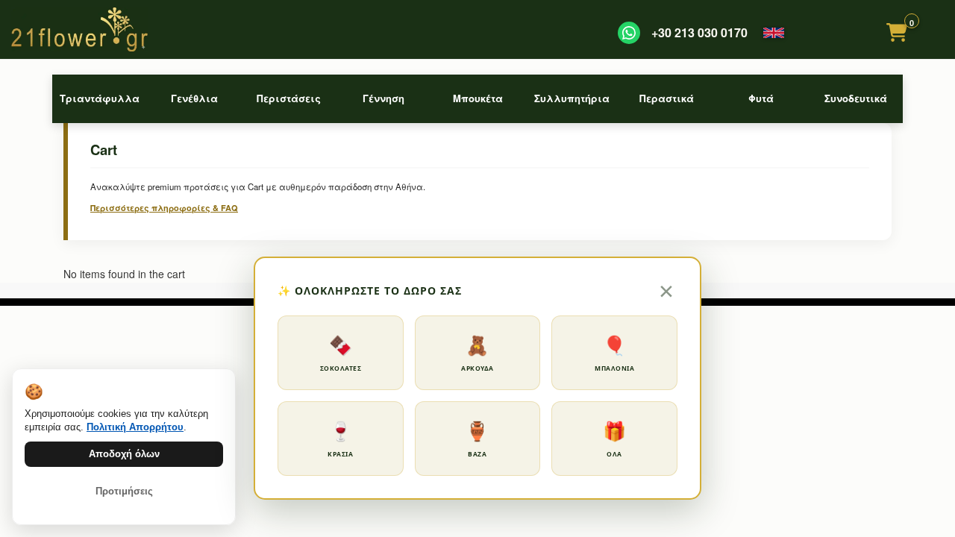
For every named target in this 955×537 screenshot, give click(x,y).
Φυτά (761, 98)
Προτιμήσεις (124, 491)
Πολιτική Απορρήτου (135, 427)
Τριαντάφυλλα (100, 98)
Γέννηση (383, 98)
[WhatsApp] (629, 33)
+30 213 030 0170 (699, 33)
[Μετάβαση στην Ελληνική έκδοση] (774, 33)
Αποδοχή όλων (124, 453)
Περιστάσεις (289, 98)
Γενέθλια (194, 98)
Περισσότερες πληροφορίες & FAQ (164, 207)
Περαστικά (666, 98)
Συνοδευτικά (855, 98)
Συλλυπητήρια (572, 98)
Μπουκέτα (478, 98)
